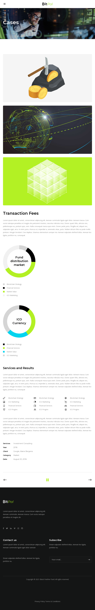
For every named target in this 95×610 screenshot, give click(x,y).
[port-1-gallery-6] (47, 78)
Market (16, 455)
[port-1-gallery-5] (47, 130)
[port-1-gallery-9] (47, 181)
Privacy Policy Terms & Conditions (47, 601)
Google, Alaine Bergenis (23, 451)
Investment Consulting (22, 443)
